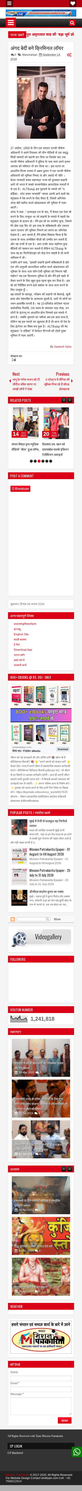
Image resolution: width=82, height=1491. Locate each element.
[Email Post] (13, 360)
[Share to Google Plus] (35, 410)
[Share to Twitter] (30, 410)
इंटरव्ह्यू (17, 634)
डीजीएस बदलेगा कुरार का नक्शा (46, 896)
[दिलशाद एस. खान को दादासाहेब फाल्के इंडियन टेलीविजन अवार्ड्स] (25, 423)
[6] (50, 466)
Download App (23, 655)
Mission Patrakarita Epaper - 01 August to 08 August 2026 (49, 857)
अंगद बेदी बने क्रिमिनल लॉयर (36, 48)
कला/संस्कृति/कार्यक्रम (25, 629)
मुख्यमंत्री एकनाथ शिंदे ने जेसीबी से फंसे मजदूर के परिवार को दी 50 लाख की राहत (40, 1152)
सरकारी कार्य (20, 670)
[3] (39, 466)
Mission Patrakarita (17, 1480)
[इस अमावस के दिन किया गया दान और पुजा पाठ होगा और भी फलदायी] (41, 1282)
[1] (31, 466)
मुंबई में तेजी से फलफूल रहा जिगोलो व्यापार (48, 828)
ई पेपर (17, 649)
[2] (35, 466)
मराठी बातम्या (20, 644)
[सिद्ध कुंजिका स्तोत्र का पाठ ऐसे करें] (41, 1200)
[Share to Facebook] (25, 410)
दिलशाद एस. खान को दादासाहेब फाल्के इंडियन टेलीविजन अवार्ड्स (25, 449)
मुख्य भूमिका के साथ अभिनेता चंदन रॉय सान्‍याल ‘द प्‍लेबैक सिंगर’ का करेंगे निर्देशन (55, 452)
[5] (46, 466)
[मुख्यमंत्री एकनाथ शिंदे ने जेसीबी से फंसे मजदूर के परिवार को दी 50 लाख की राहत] (41, 1144)
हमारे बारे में (19, 665)
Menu (9, 3)
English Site (21, 639)
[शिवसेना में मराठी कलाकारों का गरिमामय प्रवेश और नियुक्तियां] (41, 1063)
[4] (42, 466)
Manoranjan (29, 54)
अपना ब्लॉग (19, 660)
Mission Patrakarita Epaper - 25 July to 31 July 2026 (49, 878)
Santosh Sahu (63, 346)
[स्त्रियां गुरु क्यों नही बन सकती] (41, 1241)
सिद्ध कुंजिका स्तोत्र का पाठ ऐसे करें (33, 1210)
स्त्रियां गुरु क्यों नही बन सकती (31, 1251)
